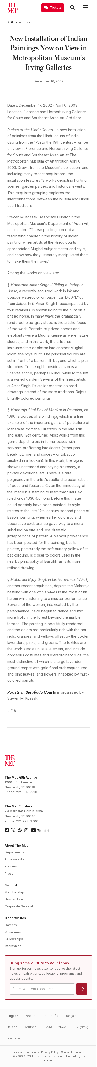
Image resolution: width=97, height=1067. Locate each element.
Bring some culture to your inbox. (40, 963)
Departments (15, 852)
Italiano (12, 1027)
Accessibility (14, 859)
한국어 (62, 1027)
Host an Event (15, 899)
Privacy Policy (49, 1052)
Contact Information (73, 1052)
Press (9, 873)
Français (70, 1016)
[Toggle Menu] (85, 8)
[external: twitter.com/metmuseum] (13, 830)
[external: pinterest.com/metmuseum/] (20, 830)
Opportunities (15, 918)
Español (30, 1016)
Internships (13, 946)
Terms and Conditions (25, 1052)
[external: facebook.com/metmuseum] (7, 830)
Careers (11, 925)
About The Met (16, 845)
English (12, 1016)
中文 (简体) (80, 1027)
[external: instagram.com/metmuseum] (26, 830)
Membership (14, 892)
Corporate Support (19, 906)
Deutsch (30, 1027)
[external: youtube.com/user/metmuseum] (40, 830)
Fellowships (14, 939)
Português (50, 1016)
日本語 (47, 1027)
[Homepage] (12, 8)
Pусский (13, 1038)
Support (11, 885)
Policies (11, 866)
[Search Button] (73, 8)
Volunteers (13, 932)
